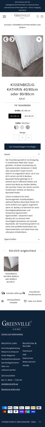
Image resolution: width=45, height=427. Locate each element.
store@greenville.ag (9, 384)
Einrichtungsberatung (10, 348)
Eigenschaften (10, 239)
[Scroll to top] (40, 421)
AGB (24, 354)
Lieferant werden (8, 370)
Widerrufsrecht (29, 362)
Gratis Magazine (8, 355)
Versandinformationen (10, 359)
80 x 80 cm (29, 116)
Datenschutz (28, 358)
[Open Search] (38, 16)
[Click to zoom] (39, 39)
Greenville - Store (28, 422)
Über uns (5, 366)
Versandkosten (24, 105)
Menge (22, 132)
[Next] (12, 39)
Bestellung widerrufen (10, 389)
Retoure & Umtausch (10, 352)
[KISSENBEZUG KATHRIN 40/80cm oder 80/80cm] (11, 264)
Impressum (27, 351)
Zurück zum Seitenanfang (12, 334)
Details (7, 154)
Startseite (7, 25)
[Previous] (6, 39)
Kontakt (26, 365)
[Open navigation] (6, 16)
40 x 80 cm (14, 116)
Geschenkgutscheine (10, 362)
